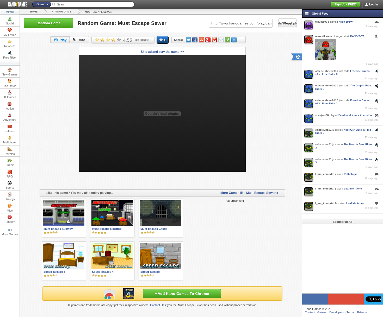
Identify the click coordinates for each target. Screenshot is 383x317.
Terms (351, 312)
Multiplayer (10, 142)
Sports (10, 187)
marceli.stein (323, 36)
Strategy (9, 199)
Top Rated (9, 85)
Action (10, 108)
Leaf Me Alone (353, 188)
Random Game (61, 11)
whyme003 (322, 21)
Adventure (9, 119)
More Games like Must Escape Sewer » (249, 193)
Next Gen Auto (353, 129)
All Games (9, 97)
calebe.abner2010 (326, 70)
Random (9, 221)
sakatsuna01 (323, 129)
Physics (10, 153)
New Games (10, 74)
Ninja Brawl (346, 21)
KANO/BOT (357, 36)
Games (322, 312)
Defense (9, 131)
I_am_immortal (324, 174)
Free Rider (10, 57)
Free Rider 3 (330, 74)
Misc (10, 210)
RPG (10, 176)
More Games (10, 234)
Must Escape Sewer (98, 12)
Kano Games (16, 4)
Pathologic (350, 174)
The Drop (356, 85)
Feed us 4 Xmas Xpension (355, 115)
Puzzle (9, 165)
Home (34, 11)
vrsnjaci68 (322, 115)
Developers (336, 312)
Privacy (362, 312)
